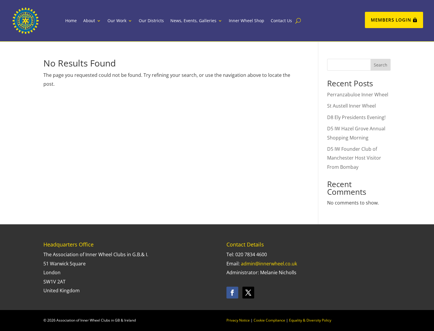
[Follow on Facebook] (232, 292)
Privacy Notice (238, 320)
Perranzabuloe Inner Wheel (357, 94)
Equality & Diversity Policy (310, 320)
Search (380, 65)
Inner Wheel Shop (246, 20)
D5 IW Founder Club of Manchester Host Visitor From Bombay (354, 158)
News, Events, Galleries (193, 20)
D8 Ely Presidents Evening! (356, 117)
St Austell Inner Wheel (351, 106)
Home (71, 20)
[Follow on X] (248, 292)
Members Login (391, 20)
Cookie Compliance (269, 320)
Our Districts (151, 20)
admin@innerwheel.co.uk (269, 263)
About (89, 20)
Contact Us (281, 20)
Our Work (116, 20)
